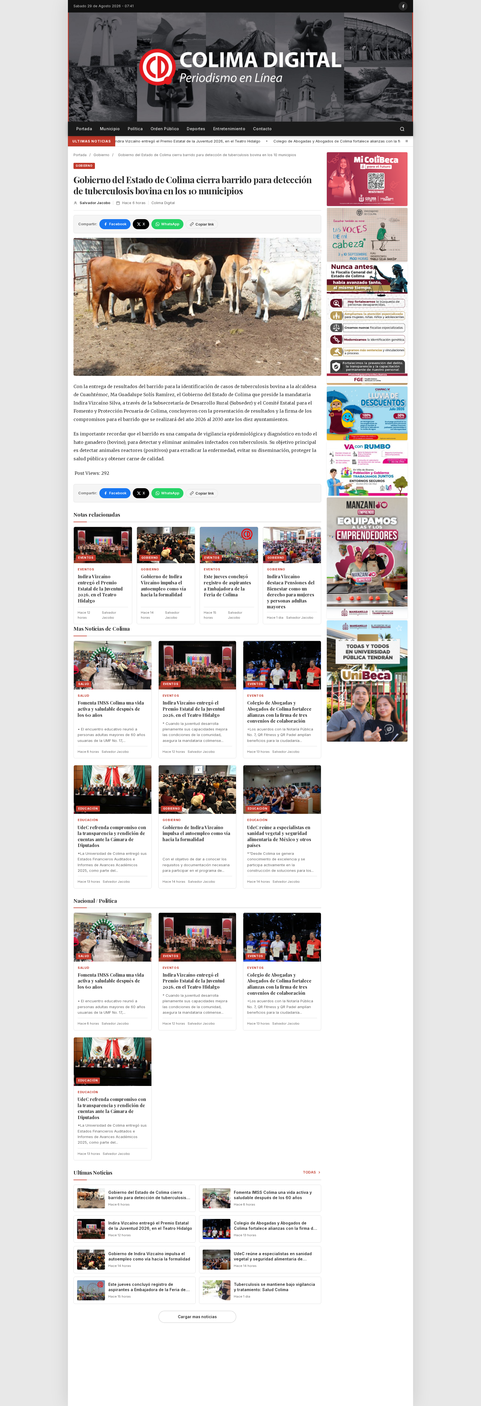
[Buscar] (402, 129)
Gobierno (101, 155)
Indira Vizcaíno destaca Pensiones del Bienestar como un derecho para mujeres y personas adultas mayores (291, 591)
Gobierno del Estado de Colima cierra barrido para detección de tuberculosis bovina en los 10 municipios (147, 1197)
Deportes (196, 128)
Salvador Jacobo (95, 203)
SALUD (83, 696)
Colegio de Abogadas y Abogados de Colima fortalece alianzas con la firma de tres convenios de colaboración (233, 141)
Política (135, 128)
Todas (309, 1172)
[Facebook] (403, 6)
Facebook (117, 224)
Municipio (110, 128)
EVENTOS (86, 569)
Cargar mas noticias (197, 1317)
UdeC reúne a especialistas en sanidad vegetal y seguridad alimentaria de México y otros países (279, 836)
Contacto (262, 128)
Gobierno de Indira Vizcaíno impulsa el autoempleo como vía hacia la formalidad (163, 585)
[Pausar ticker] (406, 141)
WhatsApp (170, 224)
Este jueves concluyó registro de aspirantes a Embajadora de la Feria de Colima (227, 585)
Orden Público (165, 128)
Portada (84, 128)
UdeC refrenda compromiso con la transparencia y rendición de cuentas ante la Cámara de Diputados (112, 836)
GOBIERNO (84, 165)
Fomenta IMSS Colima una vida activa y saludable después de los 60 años (111, 709)
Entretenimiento (229, 128)
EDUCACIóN (88, 820)
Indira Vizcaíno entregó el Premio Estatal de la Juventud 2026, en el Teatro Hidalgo (100, 588)
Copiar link (204, 224)
